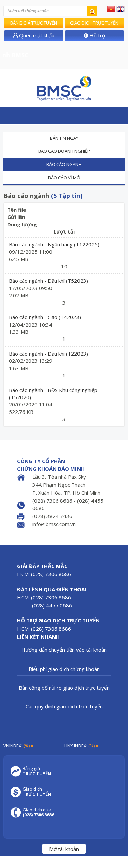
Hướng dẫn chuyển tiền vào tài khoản (64, 649)
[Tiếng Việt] (111, 8)
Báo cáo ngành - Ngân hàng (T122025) (54, 244)
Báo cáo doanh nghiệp (64, 151)
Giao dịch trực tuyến (94, 23)
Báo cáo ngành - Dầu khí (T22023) (48, 353)
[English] (120, 8)
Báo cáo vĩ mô (64, 178)
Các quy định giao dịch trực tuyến (64, 706)
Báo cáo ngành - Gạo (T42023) (45, 317)
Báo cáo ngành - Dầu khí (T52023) (48, 280)
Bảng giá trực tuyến (33, 23)
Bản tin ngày (64, 138)
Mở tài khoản (64, 848)
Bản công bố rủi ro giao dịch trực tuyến (64, 687)
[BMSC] (64, 88)
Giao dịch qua (38, 812)
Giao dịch (37, 791)
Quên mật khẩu (36, 35)
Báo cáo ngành (64, 164)
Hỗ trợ (96, 35)
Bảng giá (37, 771)
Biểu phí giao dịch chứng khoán (64, 668)
